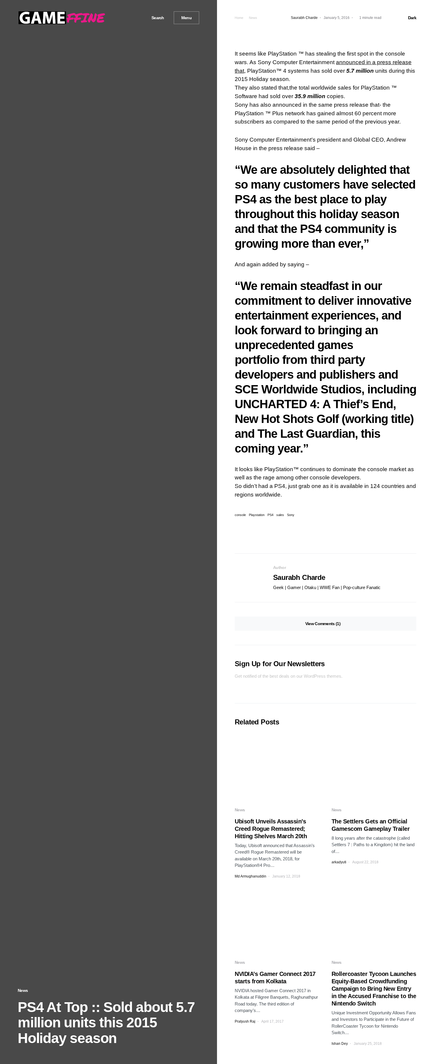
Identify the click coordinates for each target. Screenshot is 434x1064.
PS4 (270, 515)
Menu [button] (186, 17)
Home (239, 18)
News (23, 990)
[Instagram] (136, 17)
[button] (155, 18)
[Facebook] (122, 17)
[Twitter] (128, 17)
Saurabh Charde (299, 577)
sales (280, 515)
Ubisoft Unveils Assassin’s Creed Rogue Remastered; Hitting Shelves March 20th (271, 828)
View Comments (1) (322, 623)
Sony (290, 515)
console (240, 515)
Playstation (257, 515)
